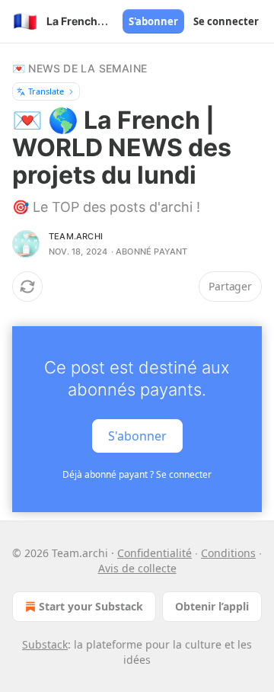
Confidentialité (154, 553)
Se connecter (226, 21)
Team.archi (76, 236)
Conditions (228, 553)
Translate (46, 91)
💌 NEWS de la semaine (79, 68)
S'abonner (153, 21)
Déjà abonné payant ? (137, 474)
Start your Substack (91, 606)
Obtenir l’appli (212, 606)
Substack (45, 644)
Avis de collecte (137, 568)
